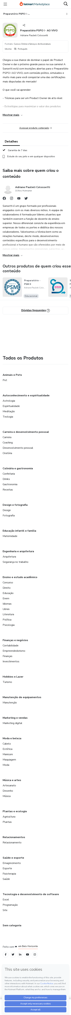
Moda (6, 765)
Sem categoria (12, 925)
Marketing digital (12, 723)
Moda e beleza (12, 738)
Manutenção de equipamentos (22, 697)
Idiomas (7, 604)
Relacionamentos (14, 837)
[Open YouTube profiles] (27, 954)
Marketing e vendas (15, 718)
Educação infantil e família (19, 531)
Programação (10, 905)
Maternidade (10, 536)
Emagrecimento (12, 863)
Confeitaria (9, 474)
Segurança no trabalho (15, 562)
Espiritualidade (11, 406)
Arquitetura (9, 556)
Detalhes (11, 141)
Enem (6, 598)
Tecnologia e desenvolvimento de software (31, 894)
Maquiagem (9, 759)
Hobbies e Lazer (13, 677)
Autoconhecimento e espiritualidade (26, 395)
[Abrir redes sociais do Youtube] (18, 199)
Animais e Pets (12, 375)
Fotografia (9, 515)
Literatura (8, 614)
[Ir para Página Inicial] (35, 4)
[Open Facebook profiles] (5, 954)
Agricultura (9, 817)
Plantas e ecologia (15, 811)
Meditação (9, 411)
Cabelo (7, 744)
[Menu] (5, 4)
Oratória (7, 453)
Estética (7, 749)
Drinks (6, 479)
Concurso (8, 582)
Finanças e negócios (15, 640)
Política (7, 620)
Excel (6, 899)
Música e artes (12, 780)
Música (7, 796)
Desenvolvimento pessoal (18, 448)
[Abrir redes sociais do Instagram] (11, 199)
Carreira (7, 437)
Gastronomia (10, 484)
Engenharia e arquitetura (18, 551)
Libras (6, 609)
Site (5, 910)
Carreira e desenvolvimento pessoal (26, 432)
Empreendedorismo (14, 651)
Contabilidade (10, 645)
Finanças (7, 656)
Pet (5, 380)
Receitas (8, 489)
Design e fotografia (15, 505)
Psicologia (9, 625)
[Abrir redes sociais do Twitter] (26, 199)
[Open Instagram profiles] (34, 954)
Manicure (8, 754)
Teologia (8, 417)
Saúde (6, 879)
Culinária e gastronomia (18, 468)
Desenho (8, 791)
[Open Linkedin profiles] (20, 954)
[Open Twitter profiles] (13, 954)
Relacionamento (12, 842)
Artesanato (9, 785)
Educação (8, 593)
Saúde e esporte (13, 858)
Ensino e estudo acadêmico (20, 577)
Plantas (7, 822)
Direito (7, 588)
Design (7, 510)
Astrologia (9, 401)
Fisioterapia (9, 874)
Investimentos (11, 661)
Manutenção (10, 702)
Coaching (8, 442)
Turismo (7, 682)
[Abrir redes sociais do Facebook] (4, 199)
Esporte (7, 868)
